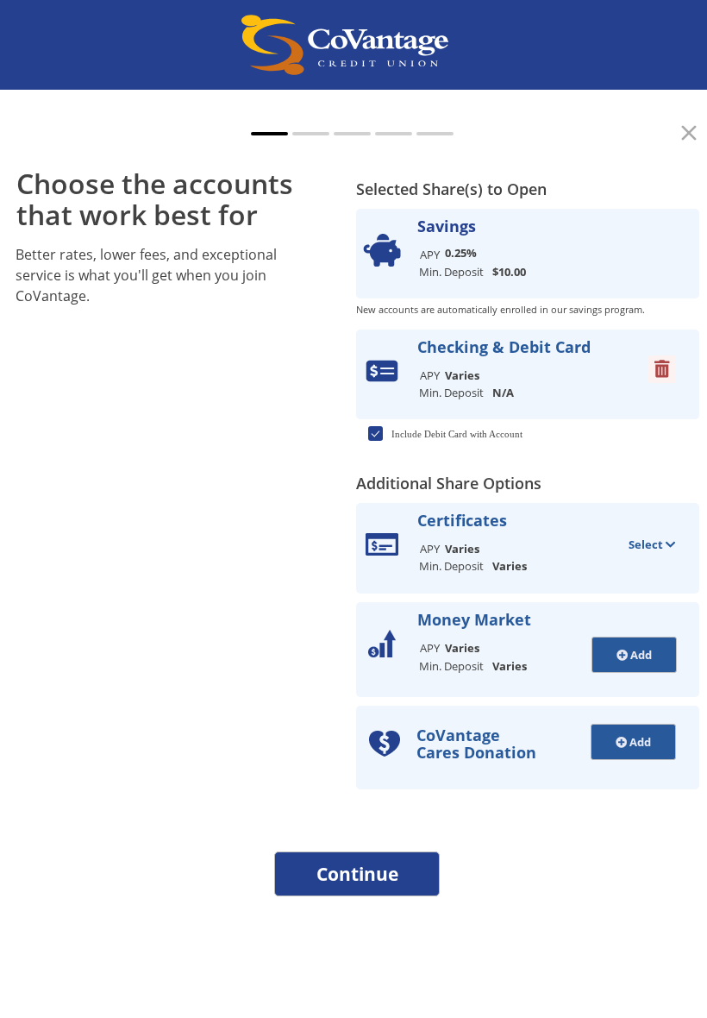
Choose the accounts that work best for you (154, 214)
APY (430, 254)
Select (647, 544)
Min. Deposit (451, 272)
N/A (503, 392)
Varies (462, 375)
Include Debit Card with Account (456, 434)
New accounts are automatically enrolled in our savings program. (500, 309)
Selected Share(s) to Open (451, 189)
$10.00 (509, 272)
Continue (357, 874)
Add (640, 655)
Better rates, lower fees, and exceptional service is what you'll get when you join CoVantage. (146, 275)
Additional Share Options (448, 483)
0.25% (461, 253)
